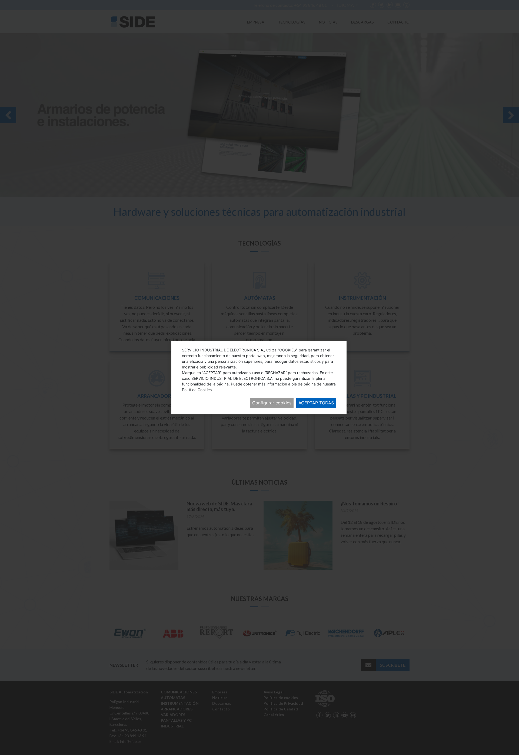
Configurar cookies (271, 402)
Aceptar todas (316, 402)
